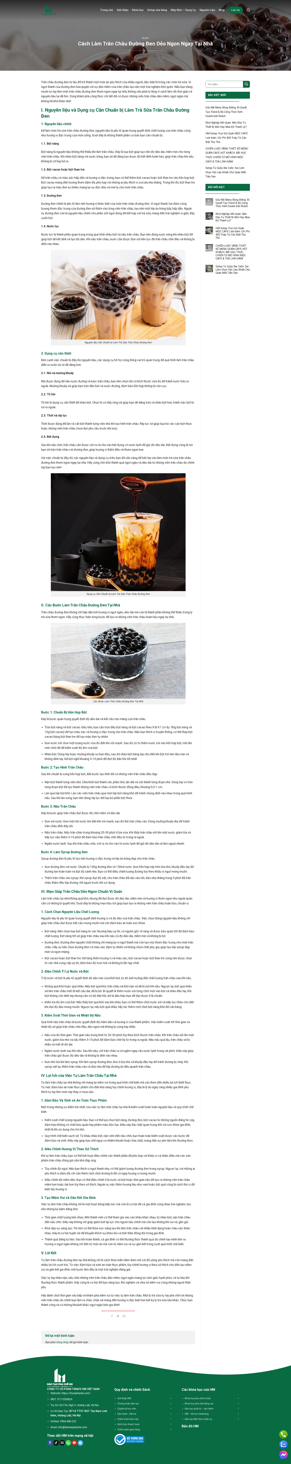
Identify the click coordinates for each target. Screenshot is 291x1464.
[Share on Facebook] (112, 1316)
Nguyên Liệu (207, 10)
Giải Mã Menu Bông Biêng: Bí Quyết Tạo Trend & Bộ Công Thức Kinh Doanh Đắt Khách (226, 112)
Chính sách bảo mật (127, 1419)
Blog (221, 10)
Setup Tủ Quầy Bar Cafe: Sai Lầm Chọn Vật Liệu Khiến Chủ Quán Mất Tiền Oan (225, 172)
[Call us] (68, 1443)
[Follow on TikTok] (56, 1443)
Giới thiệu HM (124, 1398)
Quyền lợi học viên (126, 1408)
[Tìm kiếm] (248, 10)
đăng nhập (62, 1342)
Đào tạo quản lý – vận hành (199, 1408)
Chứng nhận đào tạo (128, 1403)
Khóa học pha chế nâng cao (199, 1403)
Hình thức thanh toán (128, 1424)
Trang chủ (106, 10)
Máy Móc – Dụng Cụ (183, 10)
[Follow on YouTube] (74, 1443)
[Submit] (246, 84)
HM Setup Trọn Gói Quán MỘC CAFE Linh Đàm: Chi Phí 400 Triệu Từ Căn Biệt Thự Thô (226, 138)
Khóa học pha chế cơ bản (198, 1398)
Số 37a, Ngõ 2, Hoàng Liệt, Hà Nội (79, 1405)
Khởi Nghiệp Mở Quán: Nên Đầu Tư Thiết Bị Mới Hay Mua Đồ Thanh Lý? (226, 125)
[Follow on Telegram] (80, 1443)
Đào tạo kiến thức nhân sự (198, 1419)
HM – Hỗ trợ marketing (197, 1413)
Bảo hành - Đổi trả (126, 1413)
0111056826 (64, 1399)
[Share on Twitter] (118, 1316)
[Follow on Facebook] (50, 1443)
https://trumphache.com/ (76, 1393)
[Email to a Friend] (124, 1316)
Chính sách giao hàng (128, 1429)
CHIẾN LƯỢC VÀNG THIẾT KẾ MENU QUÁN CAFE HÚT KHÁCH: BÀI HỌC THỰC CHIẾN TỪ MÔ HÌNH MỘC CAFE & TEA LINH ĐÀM (226, 155)
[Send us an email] (62, 1443)
